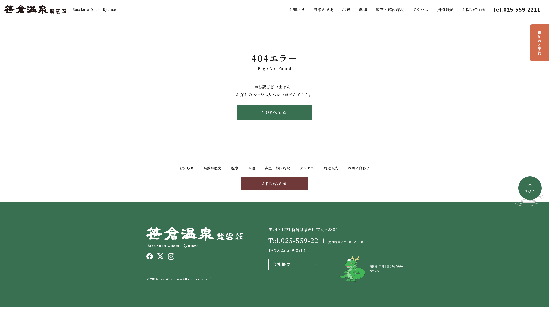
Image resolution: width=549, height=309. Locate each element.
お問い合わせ (474, 9)
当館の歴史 (324, 9)
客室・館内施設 (390, 9)
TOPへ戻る (274, 112)
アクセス (421, 9)
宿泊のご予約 (539, 43)
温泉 (346, 9)
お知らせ (297, 9)
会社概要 (282, 264)
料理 (363, 9)
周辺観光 (445, 9)
